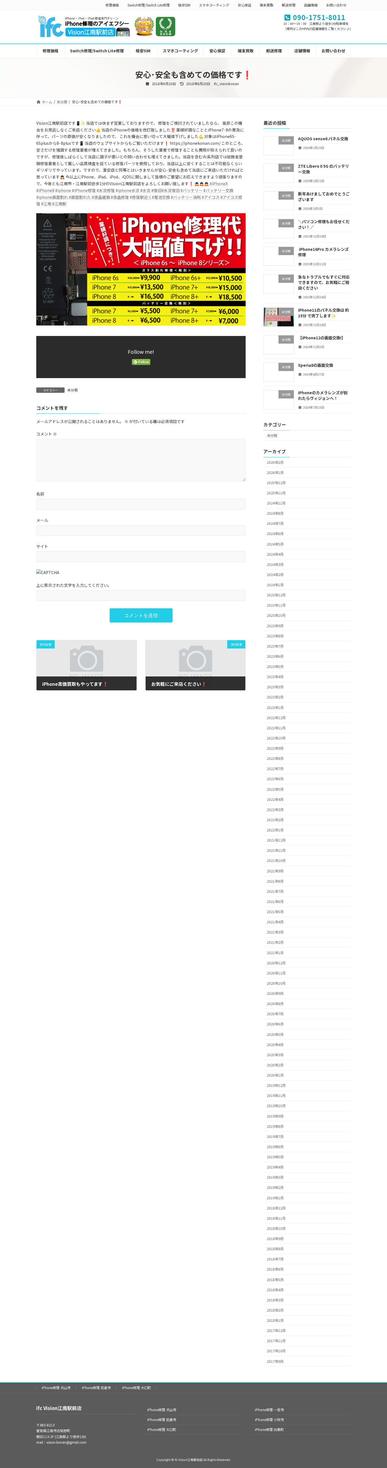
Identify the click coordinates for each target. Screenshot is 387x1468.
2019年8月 (275, 1126)
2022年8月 (275, 758)
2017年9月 (275, 1361)
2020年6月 (275, 1024)
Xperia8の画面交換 (315, 365)
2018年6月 (275, 1269)
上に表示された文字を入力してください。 (74, 585)
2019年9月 (275, 1115)
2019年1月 (275, 1197)
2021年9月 (275, 870)
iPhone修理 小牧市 (269, 1419)
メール (42, 520)
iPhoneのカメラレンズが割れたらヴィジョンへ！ (323, 395)
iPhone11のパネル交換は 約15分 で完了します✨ (323, 312)
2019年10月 (276, 1105)
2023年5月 (275, 666)
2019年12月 (276, 1085)
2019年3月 (275, 1177)
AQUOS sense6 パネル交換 (323, 138)
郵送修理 (288, 5)
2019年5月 (275, 1156)
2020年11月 (276, 973)
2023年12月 (276, 595)
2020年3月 (275, 1054)
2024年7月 (275, 523)
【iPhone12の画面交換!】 (321, 337)
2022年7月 (275, 768)
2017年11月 (276, 1340)
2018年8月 (275, 1248)
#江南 (46, 203)
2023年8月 (275, 635)
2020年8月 (275, 1003)
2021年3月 (275, 932)
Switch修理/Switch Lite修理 (148, 5)
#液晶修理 (120, 197)
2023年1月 (275, 707)
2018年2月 (275, 1310)
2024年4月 (275, 554)
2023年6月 (275, 656)
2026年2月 (275, 462)
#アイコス (211, 197)
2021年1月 (275, 952)
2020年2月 (275, 1065)
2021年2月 (275, 942)
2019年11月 (276, 1095)
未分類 (72, 389)
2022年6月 (275, 778)
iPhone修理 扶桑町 (269, 1429)
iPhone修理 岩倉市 (96, 1387)
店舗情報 (311, 5)
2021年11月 (276, 850)
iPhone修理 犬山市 (56, 1387)
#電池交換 (161, 197)
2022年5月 (275, 789)
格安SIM (184, 5)
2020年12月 (276, 962)
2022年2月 (275, 819)
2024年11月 (276, 503)
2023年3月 (275, 686)
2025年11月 (276, 492)
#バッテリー (191, 190)
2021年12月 (276, 840)
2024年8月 (275, 513)
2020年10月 (276, 983)
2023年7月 (275, 646)
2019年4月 (275, 1167)
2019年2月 (275, 1187)
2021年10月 (276, 860)
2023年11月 (276, 605)
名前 (40, 494)
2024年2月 (275, 574)
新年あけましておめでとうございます (324, 196)
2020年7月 (275, 1013)
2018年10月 (276, 1228)
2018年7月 (275, 1259)
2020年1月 (275, 1075)
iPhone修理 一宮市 (269, 1409)
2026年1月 (275, 472)
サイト (42, 546)
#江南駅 (59, 203)
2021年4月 (275, 921)
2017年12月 (276, 1330)
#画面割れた (80, 197)
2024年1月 (275, 584)
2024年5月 (275, 543)
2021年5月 (275, 911)
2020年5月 (275, 1034)
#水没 (145, 190)
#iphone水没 (127, 190)
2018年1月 (275, 1320)
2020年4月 (275, 1044)
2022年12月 (276, 717)
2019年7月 (275, 1136)
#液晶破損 (101, 197)
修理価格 (112, 5)
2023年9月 (275, 625)
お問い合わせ (336, 5)
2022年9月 (275, 748)
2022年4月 (275, 799)
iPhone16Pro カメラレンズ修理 (323, 252)
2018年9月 (275, 1238)
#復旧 (156, 190)
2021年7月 (275, 891)
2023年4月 (275, 676)
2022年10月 (276, 738)
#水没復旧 (170, 190)
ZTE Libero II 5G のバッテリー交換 (323, 168)
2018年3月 (275, 1300)
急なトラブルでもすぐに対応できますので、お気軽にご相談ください (324, 282)
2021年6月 (275, 901)
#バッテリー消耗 (186, 197)
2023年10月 (276, 615)
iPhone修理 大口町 (136, 1387)
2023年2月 (275, 697)
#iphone (63, 190)
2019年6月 (275, 1146)
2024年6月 (275, 533)
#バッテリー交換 (218, 190)
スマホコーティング (214, 5)
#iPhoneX (219, 183)
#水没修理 (106, 190)
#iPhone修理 (84, 190)
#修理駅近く (141, 197)
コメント (46, 434)
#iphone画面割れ (52, 197)
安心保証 (244, 5)
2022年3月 (275, 809)
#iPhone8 (45, 190)
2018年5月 (275, 1279)
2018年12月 (276, 1207)
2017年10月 (276, 1350)
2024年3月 (275, 564)
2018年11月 (276, 1218)
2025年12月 (276, 482)
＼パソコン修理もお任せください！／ (324, 224)
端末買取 (266, 5)
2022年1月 (275, 830)
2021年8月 (275, 880)
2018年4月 (275, 1289)
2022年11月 (276, 727)
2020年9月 (275, 993)
